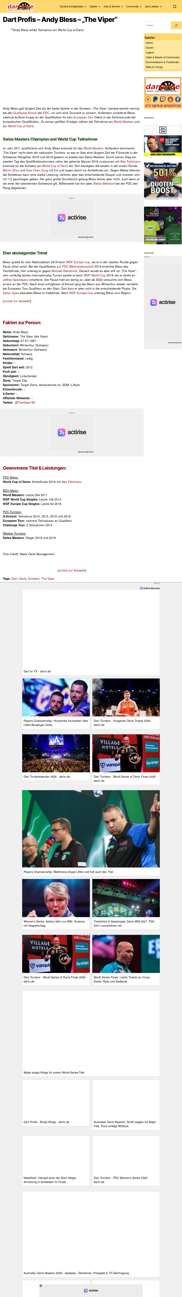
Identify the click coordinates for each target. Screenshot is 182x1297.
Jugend (150, 52)
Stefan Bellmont (104, 183)
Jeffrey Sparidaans (15, 279)
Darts (22, 578)
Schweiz (34, 578)
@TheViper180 (25, 402)
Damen (150, 47)
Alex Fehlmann (130, 161)
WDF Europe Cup (78, 262)
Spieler (93, 6)
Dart (14, 578)
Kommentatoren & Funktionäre (162, 62)
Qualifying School (25, 113)
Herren (149, 42)
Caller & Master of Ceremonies (162, 57)
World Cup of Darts (21, 126)
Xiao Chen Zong (37, 170)
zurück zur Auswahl (17, 301)
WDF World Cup (95, 275)
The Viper (47, 578)
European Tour (84, 117)
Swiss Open (11, 293)
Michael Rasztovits (64, 271)
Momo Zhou (11, 170)
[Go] (176, 25)
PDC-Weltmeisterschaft (78, 266)
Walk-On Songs (154, 67)
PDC (46, 113)
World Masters (124, 121)
